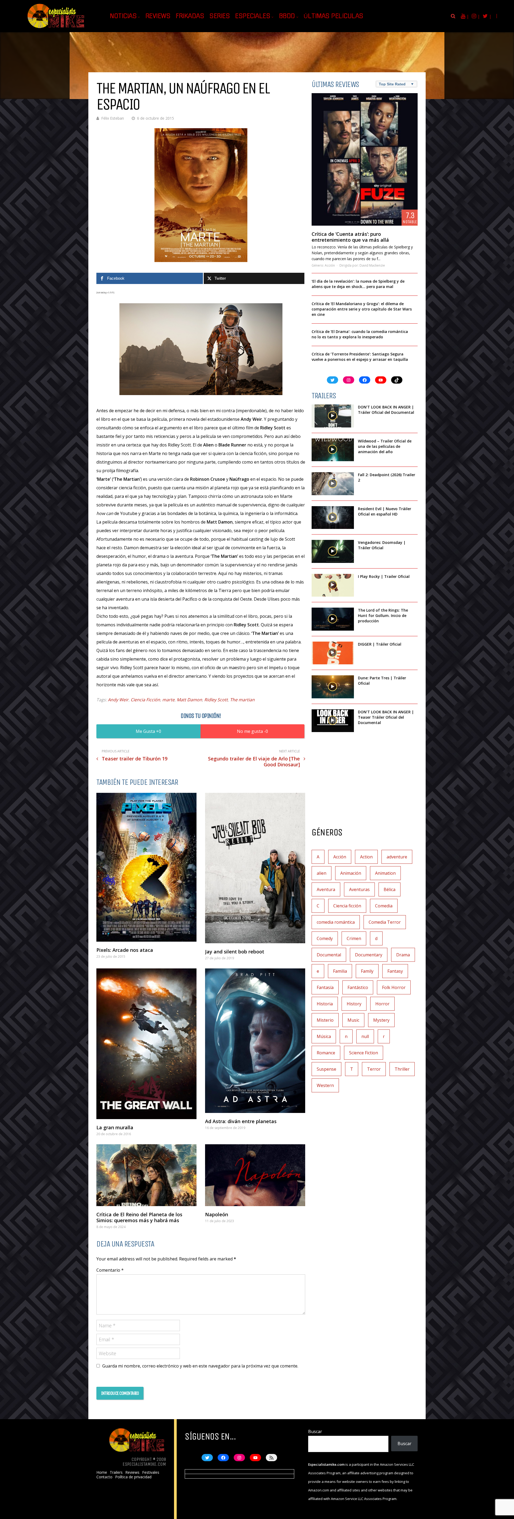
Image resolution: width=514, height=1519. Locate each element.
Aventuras (359, 889)
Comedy (325, 938)
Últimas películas (333, 16)
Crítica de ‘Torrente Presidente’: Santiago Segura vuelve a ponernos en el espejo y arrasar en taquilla (360, 356)
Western (325, 1085)
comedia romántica (336, 922)
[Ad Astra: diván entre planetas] (255, 1040)
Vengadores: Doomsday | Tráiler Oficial (382, 545)
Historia (325, 1004)
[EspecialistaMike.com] (56, 28)
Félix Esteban (112, 118)
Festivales (150, 1472)
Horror (382, 1004)
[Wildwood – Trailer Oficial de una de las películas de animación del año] (333, 449)
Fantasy (395, 971)
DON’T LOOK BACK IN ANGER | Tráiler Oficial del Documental (386, 409)
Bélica (389, 889)
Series (219, 16)
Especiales (252, 16)
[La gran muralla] (146, 1043)
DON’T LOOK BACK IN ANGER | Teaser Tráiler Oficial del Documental (386, 717)
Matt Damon (189, 700)
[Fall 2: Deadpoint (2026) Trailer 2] (333, 483)
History (354, 1004)
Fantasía (325, 987)
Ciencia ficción (347, 906)
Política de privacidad (133, 1477)
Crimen (354, 938)
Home (101, 1472)
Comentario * (110, 1270)
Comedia (383, 906)
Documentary (368, 955)
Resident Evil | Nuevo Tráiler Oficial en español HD (384, 511)
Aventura (326, 889)
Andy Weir (118, 700)
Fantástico (357, 987)
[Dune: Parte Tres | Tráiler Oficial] (333, 686)
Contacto (104, 1477)
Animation (385, 873)
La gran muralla (114, 1127)
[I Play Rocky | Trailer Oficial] (333, 585)
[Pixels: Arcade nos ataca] (146, 867)
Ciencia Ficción (145, 700)
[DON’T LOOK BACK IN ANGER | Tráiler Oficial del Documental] (333, 415)
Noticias (123, 16)
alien (321, 873)
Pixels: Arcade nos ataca (124, 950)
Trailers (116, 1472)
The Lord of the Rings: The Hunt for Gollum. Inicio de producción (383, 615)
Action (366, 857)
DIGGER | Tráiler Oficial (379, 644)
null (365, 1036)
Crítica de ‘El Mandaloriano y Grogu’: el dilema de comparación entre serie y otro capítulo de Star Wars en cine (362, 309)
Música (324, 1036)
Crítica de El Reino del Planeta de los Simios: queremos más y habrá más (139, 1217)
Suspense (326, 1069)
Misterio (325, 1020)
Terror (374, 1069)
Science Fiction (363, 1053)
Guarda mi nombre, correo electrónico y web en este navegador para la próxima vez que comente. (200, 1366)
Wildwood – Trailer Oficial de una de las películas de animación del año (384, 446)
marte (168, 700)
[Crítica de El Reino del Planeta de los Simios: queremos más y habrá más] (146, 1175)
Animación (350, 873)
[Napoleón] (255, 1175)
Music (353, 1020)
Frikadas (190, 16)
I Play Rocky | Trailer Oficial (384, 576)
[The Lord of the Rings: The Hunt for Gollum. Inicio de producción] (333, 619)
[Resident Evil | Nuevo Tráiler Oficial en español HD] (333, 517)
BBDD (287, 16)
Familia (340, 971)
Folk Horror (394, 987)
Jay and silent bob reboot (234, 951)
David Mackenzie (372, 265)
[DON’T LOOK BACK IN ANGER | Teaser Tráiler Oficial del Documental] (333, 720)
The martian (242, 700)
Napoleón (216, 1214)
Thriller (402, 1069)
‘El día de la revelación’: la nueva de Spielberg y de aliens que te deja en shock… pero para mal (358, 284)
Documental (329, 955)
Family (367, 971)
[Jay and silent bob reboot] (255, 868)
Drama (403, 955)
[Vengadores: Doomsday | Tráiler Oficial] (333, 551)
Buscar (315, 1431)
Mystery (381, 1020)
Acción (330, 265)
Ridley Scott (216, 700)
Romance (326, 1053)
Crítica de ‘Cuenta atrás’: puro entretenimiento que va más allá (350, 237)
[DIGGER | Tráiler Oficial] (333, 653)
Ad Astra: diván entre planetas (241, 1121)
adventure (397, 857)
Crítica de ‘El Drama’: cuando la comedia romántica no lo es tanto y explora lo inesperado (360, 334)
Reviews (158, 16)
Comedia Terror (385, 922)
